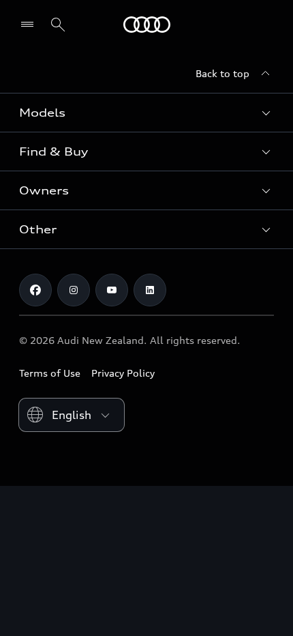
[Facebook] (35, 290)
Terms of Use (49, 373)
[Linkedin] (150, 290)
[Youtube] (111, 290)
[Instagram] (73, 290)
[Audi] (146, 24)
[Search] (58, 24)
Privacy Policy (123, 373)
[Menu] (30, 24)
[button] (146, 112)
